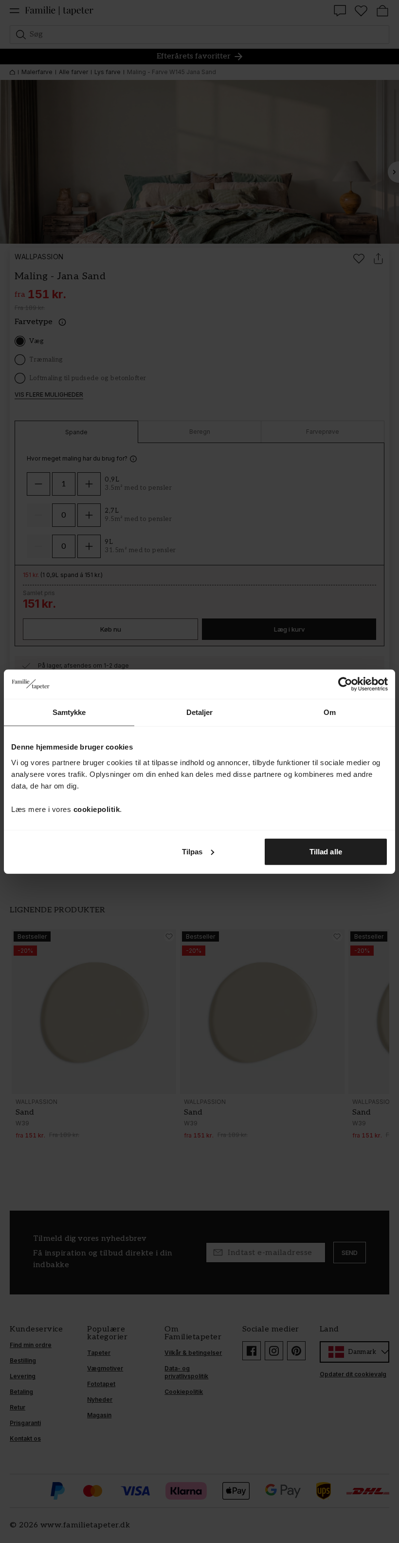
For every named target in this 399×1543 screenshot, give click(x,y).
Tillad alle (325, 851)
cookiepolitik (96, 809)
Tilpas (192, 851)
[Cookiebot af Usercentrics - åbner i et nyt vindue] (345, 684)
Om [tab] (330, 712)
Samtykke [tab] (69, 712)
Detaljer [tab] (199, 712)
